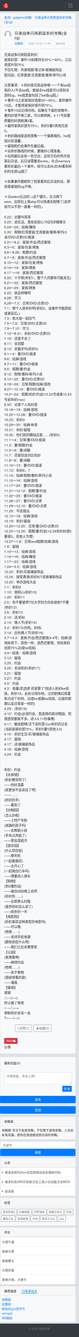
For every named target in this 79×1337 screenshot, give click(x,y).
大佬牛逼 (8, 1242)
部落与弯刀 (55, 1212)
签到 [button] (38, 1110)
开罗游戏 (39, 1212)
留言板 (8, 1191)
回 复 (67, 1089)
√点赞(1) (23, 1028)
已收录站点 (29, 1291)
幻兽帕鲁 (24, 1212)
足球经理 (23, 1219)
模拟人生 (8, 1219)
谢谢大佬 (8, 1251)
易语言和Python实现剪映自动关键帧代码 (32, 1172)
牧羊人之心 (48, 1219)
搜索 (38, 1152)
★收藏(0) (42, 1028)
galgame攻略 (22, 17)
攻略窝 (18, 43)
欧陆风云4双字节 (13, 1309)
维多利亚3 (9, 1212)
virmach (7, 1313)
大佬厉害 (8, 1270)
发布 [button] (38, 1099)
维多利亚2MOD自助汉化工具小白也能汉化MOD (36, 1181)
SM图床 (7, 1318)
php (61, 1219)
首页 (7, 17)
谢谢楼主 (8, 1260)
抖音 (69, 1212)
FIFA (35, 1219)
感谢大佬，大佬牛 (14, 1279)
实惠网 (6, 1304)
